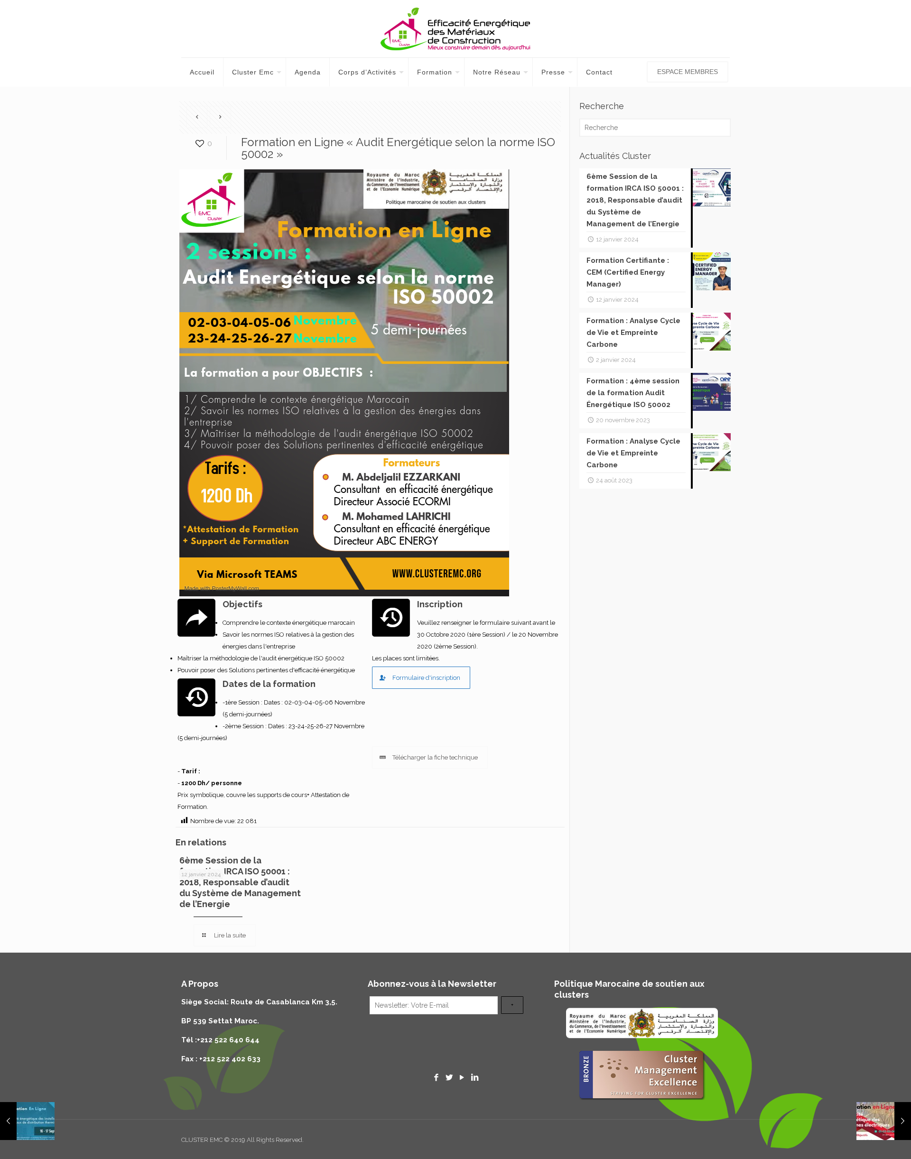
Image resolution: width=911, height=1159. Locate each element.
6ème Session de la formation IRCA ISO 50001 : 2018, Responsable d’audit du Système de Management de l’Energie (240, 882)
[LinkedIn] (474, 1077)
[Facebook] (436, 1077)
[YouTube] (461, 1077)
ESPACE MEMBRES (687, 71)
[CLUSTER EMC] (455, 28)
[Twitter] (449, 1077)
